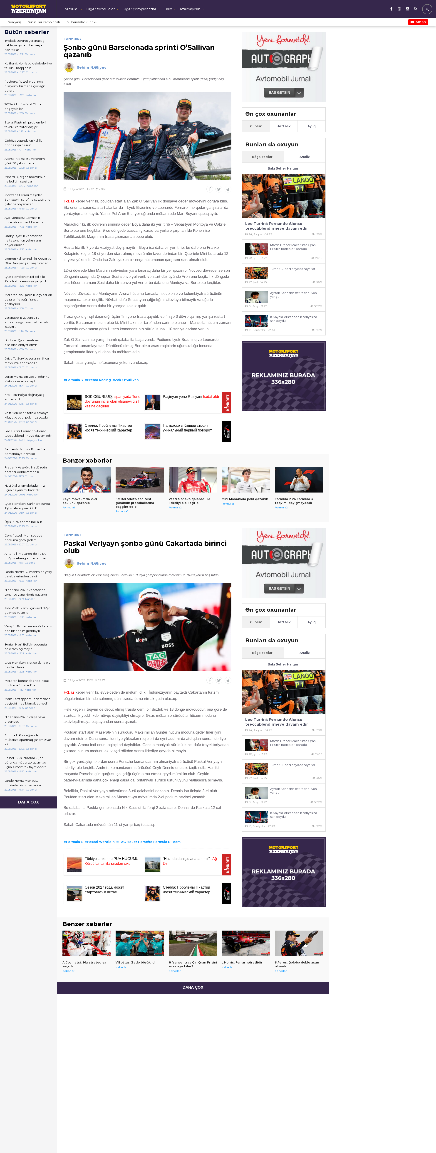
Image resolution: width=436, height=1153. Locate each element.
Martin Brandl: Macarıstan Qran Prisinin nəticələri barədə (293, 247)
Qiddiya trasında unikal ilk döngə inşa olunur (23, 143)
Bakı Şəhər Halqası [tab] (284, 168)
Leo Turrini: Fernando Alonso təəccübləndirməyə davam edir (28, 433)
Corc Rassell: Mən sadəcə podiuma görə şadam (23, 538)
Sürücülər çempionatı (44, 22)
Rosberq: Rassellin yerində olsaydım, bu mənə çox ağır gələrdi (25, 86)
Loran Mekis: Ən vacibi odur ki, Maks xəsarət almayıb (27, 379)
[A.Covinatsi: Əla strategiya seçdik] (86, 943)
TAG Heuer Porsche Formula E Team (150, 842)
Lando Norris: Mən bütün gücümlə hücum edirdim (23, 783)
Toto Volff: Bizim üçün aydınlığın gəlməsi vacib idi (27, 610)
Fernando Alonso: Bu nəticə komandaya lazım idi (25, 451)
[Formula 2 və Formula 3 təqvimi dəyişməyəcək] (299, 480)
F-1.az (69, 201)
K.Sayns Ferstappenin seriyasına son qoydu (293, 319)
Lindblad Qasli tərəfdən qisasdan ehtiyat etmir (22, 342)
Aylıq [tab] (311, 126)
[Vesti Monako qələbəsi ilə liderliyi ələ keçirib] (193, 480)
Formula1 (70, 9)
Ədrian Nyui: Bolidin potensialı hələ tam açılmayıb (26, 647)
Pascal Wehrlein (101, 842)
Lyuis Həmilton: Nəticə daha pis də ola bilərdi (27, 665)
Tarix (168, 9)
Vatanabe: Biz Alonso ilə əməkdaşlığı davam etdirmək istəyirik (26, 322)
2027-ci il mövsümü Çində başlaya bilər (23, 106)
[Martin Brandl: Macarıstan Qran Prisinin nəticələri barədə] (256, 249)
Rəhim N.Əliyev (92, 67)
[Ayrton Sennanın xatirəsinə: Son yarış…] (256, 297)
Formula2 (175, 507)
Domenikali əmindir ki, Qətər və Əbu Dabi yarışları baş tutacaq (28, 261)
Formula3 (72, 39)
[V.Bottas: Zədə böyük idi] (140, 943)
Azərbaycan (190, 9)
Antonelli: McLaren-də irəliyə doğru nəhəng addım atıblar (26, 556)
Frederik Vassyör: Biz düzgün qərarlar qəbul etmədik (26, 470)
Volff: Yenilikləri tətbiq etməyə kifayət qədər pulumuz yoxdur (27, 415)
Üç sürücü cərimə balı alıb (23, 522)
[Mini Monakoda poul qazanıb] (246, 480)
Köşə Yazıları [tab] (262, 157)
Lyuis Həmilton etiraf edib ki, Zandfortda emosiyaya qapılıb (27, 279)
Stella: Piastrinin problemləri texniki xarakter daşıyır (25, 125)
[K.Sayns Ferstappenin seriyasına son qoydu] (256, 321)
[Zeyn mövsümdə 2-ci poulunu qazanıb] (86, 480)
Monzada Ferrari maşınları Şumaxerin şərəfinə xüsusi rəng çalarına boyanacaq (27, 199)
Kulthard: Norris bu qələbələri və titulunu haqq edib (28, 66)
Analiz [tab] (305, 157)
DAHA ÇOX (28, 802)
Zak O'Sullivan (127, 380)
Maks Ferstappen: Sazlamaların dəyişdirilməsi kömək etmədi (27, 701)
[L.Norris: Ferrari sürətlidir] (246, 943)
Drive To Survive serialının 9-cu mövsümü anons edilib (27, 361)
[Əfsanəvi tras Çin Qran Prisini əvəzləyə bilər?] (193, 943)
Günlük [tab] (256, 126)
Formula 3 (74, 380)
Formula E (73, 535)
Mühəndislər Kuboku (82, 22)
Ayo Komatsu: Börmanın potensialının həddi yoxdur (24, 220)
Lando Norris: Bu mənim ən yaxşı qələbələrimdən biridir (28, 574)
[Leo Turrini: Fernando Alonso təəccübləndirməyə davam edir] (283, 196)
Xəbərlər (68, 971)
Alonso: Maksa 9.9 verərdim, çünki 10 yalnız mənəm (25, 161)
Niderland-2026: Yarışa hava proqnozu (25, 719)
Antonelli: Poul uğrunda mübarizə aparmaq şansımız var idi (28, 739)
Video (421, 22)
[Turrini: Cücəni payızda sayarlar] (256, 273)
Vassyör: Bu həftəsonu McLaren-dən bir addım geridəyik (28, 628)
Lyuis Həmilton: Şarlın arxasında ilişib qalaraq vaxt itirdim (27, 506)
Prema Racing (99, 380)
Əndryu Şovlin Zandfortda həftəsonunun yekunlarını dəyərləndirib (23, 240)
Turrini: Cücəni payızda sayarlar (292, 269)
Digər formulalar (100, 9)
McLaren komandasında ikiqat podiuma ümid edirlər (27, 683)
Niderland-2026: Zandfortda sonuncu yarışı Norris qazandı (26, 592)
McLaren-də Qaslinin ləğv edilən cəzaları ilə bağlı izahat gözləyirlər (28, 299)
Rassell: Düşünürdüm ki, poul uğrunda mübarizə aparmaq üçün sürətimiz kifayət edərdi (26, 762)
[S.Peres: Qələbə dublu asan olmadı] (299, 943)
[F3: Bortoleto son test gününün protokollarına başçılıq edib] (140, 480)
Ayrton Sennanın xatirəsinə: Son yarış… (293, 294)
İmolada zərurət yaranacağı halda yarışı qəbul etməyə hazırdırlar (25, 45)
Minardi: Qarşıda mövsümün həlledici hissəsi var (25, 179)
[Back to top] (423, 1140)
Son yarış (14, 22)
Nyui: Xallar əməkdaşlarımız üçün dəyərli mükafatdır (25, 488)
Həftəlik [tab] (284, 126)
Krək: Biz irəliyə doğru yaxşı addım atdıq (25, 397)
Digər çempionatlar (139, 9)
